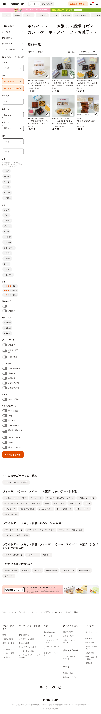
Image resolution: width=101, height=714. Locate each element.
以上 (15, 286)
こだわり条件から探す (27, 647)
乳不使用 (11, 373)
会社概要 (88, 638)
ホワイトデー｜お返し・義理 (70, 530)
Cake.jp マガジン (70, 677)
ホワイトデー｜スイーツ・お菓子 (40, 530)
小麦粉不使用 (13, 383)
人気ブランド (74, 503)
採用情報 (88, 663)
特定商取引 (89, 642)
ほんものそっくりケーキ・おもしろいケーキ (22, 503)
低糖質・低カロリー (15, 431)
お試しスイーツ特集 (86, 498)
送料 (4, 635)
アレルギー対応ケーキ (13, 555)
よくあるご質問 (8, 653)
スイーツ (28, 15)
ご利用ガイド (7, 657)
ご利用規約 (89, 653)
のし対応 (11, 345)
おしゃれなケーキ (64, 509)
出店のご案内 (68, 632)
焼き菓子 (46, 555)
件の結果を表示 (12, 454)
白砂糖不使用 (13, 388)
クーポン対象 (13, 399)
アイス (54, 15)
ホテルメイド (59, 503)
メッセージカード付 (15, 351)
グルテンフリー (14, 437)
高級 (47, 503)
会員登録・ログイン (78, 4)
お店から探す (24, 643)
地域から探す (68, 673)
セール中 (11, 306)
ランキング (42, 15)
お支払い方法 (7, 639)
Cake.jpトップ (7, 612)
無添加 (11, 442)
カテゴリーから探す (26, 639)
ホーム (6, 15)
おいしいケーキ (10, 514)
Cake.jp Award (49, 632)
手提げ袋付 (12, 357)
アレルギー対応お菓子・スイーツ (60, 498)
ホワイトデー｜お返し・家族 (16, 535)
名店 (10, 416)
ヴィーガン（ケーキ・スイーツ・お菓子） (34, 612)
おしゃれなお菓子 (27, 509)
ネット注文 (34, 4)
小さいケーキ (9, 509)
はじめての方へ (8, 649)
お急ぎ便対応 (24, 635)
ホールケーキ (13, 425)
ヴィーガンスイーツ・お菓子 (16, 482)
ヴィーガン (12, 420)
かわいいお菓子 (45, 509)
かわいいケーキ (82, 509)
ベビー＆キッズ (81, 15)
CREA (87, 503)
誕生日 (17, 15)
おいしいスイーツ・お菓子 (15, 498)
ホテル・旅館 (68, 636)
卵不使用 (11, 378)
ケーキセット (36, 498)
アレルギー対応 (14, 368)
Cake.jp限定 (13, 411)
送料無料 (11, 311)
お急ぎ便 (66, 15)
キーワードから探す (26, 651)
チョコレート (32, 555)
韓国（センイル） (15, 447)
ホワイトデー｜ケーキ (13, 530)
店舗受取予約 (47, 4)
